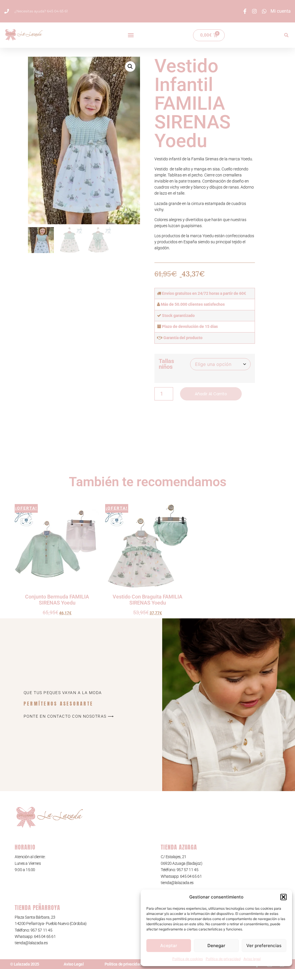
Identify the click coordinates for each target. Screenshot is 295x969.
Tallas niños (166, 364)
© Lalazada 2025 (24, 964)
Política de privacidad (223, 959)
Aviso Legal (74, 964)
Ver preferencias (263, 945)
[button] (283, 897)
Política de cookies (187, 959)
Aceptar (168, 945)
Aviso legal (252, 959)
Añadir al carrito (211, 394)
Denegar (216, 945)
